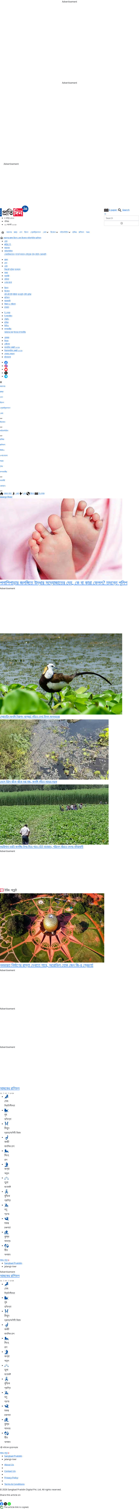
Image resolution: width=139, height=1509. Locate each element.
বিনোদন (53, 232)
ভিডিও (6, 325)
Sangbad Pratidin (13, 1263)
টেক (33, 254)
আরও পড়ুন (4, 1259)
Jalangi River (6, 496)
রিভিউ (15, 294)
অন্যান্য (17, 269)
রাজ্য (15, 232)
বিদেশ (26, 232)
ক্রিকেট (7, 269)
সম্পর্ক (17, 254)
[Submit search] (121, 223)
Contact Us (10, 1471)
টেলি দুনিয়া (27, 294)
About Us (9, 1464)
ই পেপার (7, 312)
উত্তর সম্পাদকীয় (20, 331)
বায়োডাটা (7, 300)
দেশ (20, 232)
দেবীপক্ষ (7, 343)
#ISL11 (7, 244)
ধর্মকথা (6, 278)
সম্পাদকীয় (7, 328)
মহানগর (9, 232)
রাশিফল (81, 232)
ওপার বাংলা (8, 282)
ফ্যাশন (22, 254)
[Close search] (105, 213)
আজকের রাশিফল (10, 1088)
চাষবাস (6, 307)
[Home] (14, 210)
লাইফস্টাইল (64, 232)
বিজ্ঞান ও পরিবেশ (10, 303)
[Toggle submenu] (1, 418)
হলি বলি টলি (8, 294)
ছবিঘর (74, 232)
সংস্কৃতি (20, 294)
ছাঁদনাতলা (7, 356)
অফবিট (6, 275)
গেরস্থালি (43, 254)
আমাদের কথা (8, 331)
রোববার (6, 337)
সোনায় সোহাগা (9, 353)
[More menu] (137, 232)
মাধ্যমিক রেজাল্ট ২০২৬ (12, 347)
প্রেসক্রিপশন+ (35, 232)
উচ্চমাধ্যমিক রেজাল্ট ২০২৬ (13, 350)
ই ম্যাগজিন (8, 315)
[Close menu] (1, 381)
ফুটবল (12, 269)
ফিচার (6, 340)
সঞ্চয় (87, 232)
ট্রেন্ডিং (6, 319)
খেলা (45, 232)
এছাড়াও (3, 485)
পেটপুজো (28, 254)
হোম (5, 241)
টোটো (37, 254)
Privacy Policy (11, 1477)
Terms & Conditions (14, 1484)
